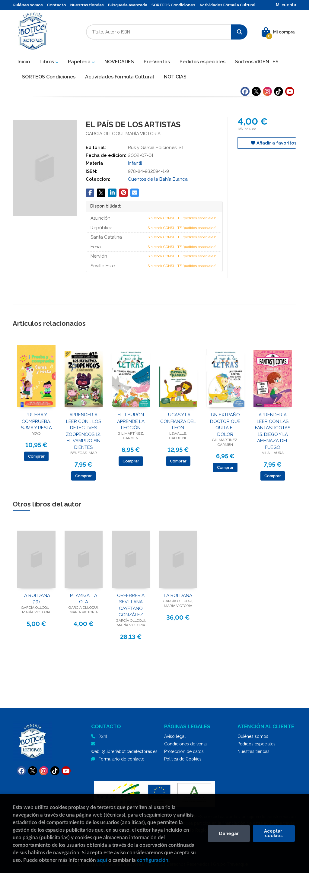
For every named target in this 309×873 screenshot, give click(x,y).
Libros (47, 62)
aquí (102, 860)
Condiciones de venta (185, 743)
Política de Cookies (183, 759)
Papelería (80, 62)
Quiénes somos (28, 5)
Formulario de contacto (121, 759)
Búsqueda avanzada (127, 5)
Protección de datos (184, 751)
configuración (152, 860)
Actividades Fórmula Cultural (227, 5)
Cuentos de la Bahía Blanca (158, 179)
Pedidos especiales (256, 743)
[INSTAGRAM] (267, 91)
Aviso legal (175, 736)
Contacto (56, 5)
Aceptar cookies (273, 833)
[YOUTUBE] (289, 91)
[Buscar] (239, 32)
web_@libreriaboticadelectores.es (124, 751)
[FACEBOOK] (245, 91)
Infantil (135, 163)
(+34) (102, 736)
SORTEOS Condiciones (173, 5)
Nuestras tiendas (87, 5)
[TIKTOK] (278, 91)
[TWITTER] (256, 91)
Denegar (229, 833)
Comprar (36, 456)
